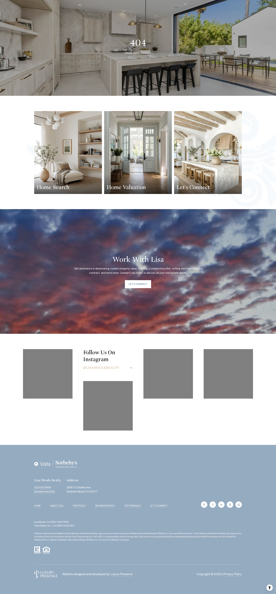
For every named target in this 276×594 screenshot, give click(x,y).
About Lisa (56, 505)
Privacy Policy (232, 574)
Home (37, 505)
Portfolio (79, 505)
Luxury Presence (121, 574)
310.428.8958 (42, 487)
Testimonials (132, 505)
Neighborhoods (105, 505)
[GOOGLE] (230, 504)
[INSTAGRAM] (213, 504)
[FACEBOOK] (204, 504)
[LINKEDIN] (221, 504)
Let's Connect (159, 505)
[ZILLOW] (238, 504)
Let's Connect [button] (138, 284)
